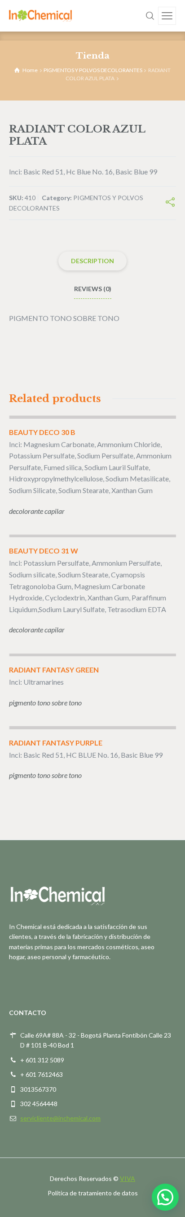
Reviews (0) (92, 289)
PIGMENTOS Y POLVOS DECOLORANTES (93, 70)
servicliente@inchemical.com (60, 1118)
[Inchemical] (40, 15)
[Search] (150, 16)
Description (92, 261)
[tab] (92, 261)
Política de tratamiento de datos (93, 1193)
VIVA (127, 1178)
